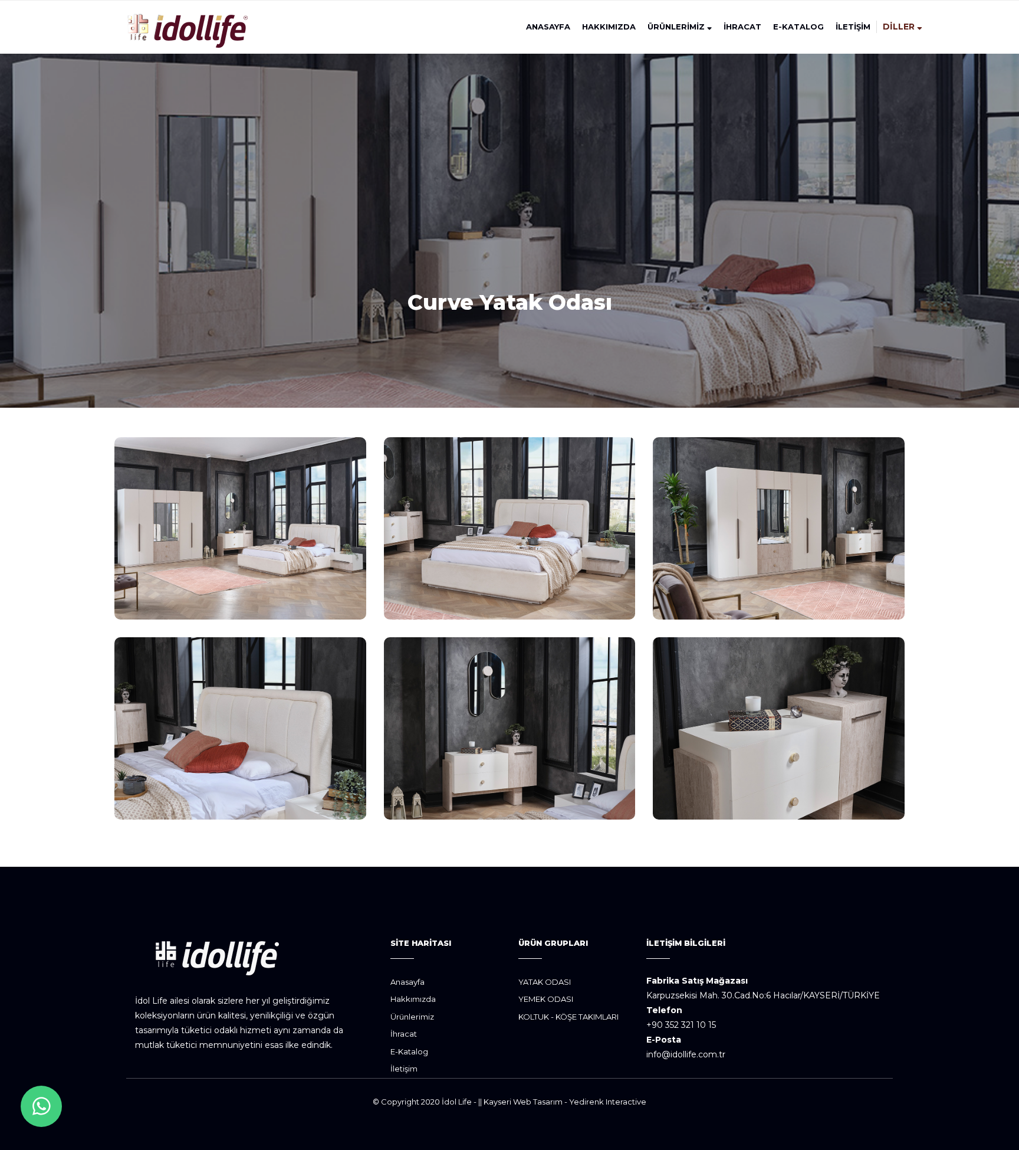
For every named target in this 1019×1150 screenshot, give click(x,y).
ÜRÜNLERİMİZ (677, 26)
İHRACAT (742, 26)
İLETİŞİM (853, 26)
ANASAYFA (548, 26)
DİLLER (900, 26)
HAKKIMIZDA (609, 26)
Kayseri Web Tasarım (523, 1101)
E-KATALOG (798, 26)
